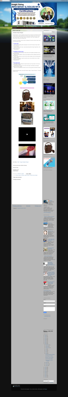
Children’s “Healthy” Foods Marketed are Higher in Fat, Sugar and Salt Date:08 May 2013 (51, 274)
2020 (46, 343)
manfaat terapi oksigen (33, 175)
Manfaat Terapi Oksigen (49, 357)
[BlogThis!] (27, 173)
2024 (46, 338)
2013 (46, 375)
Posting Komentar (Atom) (21, 208)
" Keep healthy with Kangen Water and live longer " (51, 240)
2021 (46, 342)
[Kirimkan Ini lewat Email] (26, 173)
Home (14, 27)
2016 (46, 371)
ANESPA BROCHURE (47, 290)
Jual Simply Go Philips (49, 355)
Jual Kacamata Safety (49, 358)
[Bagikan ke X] (28, 173)
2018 (46, 368)
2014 (46, 374)
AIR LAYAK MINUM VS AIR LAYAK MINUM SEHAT (51, 283)
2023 (46, 339)
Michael (50, 200)
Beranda (28, 206)
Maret (47, 362)
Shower (30, 27)
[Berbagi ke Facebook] (29, 173)
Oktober (47, 346)
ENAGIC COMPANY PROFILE (49, 216)
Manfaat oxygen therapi (25, 175)
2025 (46, 336)
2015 (46, 372)
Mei (46, 351)
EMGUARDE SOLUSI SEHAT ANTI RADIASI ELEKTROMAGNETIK (51, 264)
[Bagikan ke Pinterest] (30, 173)
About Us (19, 27)
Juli (46, 349)
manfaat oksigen (18, 175)
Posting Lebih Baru (17, 206)
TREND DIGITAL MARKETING (47, 27)
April (46, 353)
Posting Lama (38, 206)
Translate (51, 382)
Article (25, 27)
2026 (46, 335)
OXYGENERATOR (37, 27)
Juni (46, 350)
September (48, 347)
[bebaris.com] (47, 316)
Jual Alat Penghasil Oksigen (50, 354)
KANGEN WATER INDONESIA (51, 248)
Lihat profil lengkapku (47, 212)
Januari (47, 365)
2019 (46, 367)
